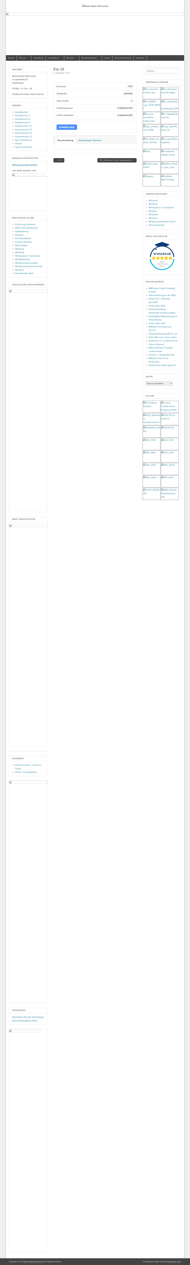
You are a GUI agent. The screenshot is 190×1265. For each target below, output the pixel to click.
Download (67, 127)
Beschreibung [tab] (65, 140)
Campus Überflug (23, 242)
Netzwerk (70, 58)
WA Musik (19, 252)
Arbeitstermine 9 (22, 122)
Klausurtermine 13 (23, 136)
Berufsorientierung (89, 58)
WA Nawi (153, 211)
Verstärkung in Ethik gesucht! (162, 365)
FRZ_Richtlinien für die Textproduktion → (117, 160)
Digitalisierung (21, 231)
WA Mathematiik (22, 259)
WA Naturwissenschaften (26, 263)
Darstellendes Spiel (24, 273)
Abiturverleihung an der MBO (162, 295)
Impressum (140, 58)
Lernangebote (53, 58)
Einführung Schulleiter (25, 224)
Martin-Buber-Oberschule (34, 1262)
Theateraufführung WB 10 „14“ (163, 334)
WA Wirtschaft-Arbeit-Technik (28, 266)
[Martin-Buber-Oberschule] (95, 4)
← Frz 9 (58, 160)
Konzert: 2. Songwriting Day (162, 354)
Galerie (107, 58)
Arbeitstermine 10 (23, 126)
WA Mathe (153, 214)
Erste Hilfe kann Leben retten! (163, 337)
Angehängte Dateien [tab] (90, 140)
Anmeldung (38, 58)
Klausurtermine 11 (23, 129)
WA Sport (19, 270)
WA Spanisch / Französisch (27, 256)
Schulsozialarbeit (23, 238)
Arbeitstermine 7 (22, 115)
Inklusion (19, 235)
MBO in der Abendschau (26, 228)
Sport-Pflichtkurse (23, 140)
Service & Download (123, 58)
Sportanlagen (21, 245)
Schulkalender (21, 112)
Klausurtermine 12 (23, 133)
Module (18, 143)
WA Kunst (19, 249)
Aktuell (11, 58)
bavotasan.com (174, 1262)
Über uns (22, 58)
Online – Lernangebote (26, 772)
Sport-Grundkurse (23, 147)
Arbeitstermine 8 (22, 119)
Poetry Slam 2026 (157, 306)
